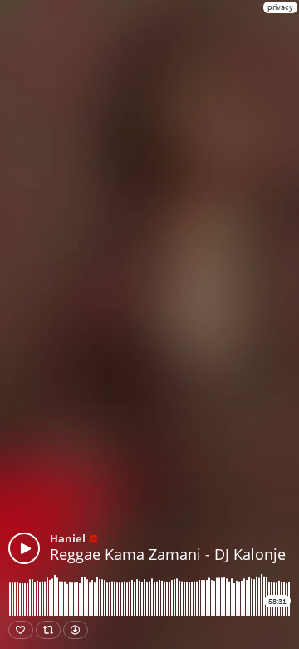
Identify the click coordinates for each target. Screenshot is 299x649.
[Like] (20, 630)
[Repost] (48, 630)
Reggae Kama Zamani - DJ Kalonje (168, 554)
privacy (280, 7)
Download (75, 630)
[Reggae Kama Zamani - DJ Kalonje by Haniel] (24, 548)
